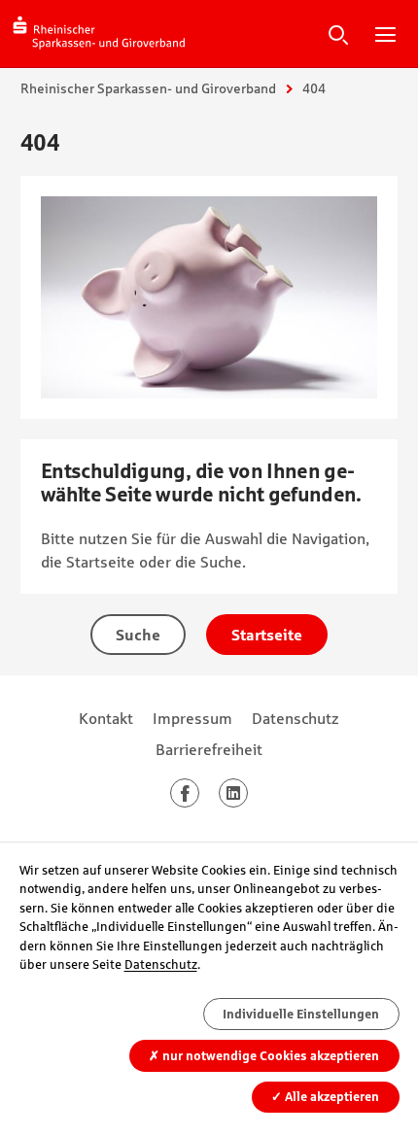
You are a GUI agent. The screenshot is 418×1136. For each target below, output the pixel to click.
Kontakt (106, 718)
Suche (338, 34)
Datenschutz (295, 718)
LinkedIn (247, 793)
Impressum (192, 718)
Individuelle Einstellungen (301, 1014)
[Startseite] (99, 33)
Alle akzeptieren (325, 1096)
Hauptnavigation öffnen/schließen (385, 34)
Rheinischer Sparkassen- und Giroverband (148, 88)
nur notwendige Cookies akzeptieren (264, 1056)
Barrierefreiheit (209, 749)
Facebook (198, 793)
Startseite (266, 634)
